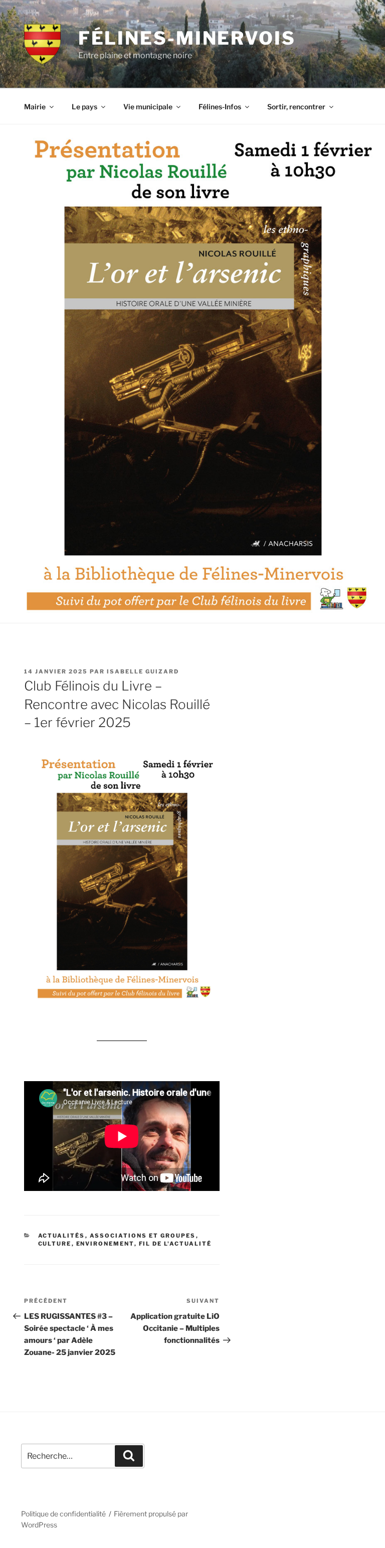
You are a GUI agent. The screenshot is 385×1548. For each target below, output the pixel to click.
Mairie (35, 106)
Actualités (61, 1235)
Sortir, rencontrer (296, 106)
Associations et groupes (143, 1235)
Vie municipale (147, 106)
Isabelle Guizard (143, 671)
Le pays (84, 106)
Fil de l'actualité (175, 1243)
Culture (55, 1243)
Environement (105, 1243)
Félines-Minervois (187, 38)
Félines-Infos (220, 106)
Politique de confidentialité (63, 1513)
